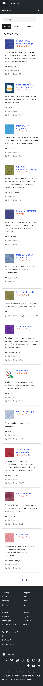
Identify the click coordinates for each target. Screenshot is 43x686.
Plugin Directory (8, 10)
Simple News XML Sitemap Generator (25, 86)
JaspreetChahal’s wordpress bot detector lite (24, 451)
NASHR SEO (22, 370)
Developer (6, 620)
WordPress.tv (9, 624)
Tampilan (26, 593)
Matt (5, 636)
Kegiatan (26, 616)
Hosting (5, 601)
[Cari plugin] (33, 19)
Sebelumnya (17, 580)
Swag (26, 624)
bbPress (7, 640)
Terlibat (26, 612)
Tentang (5, 593)
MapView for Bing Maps (22, 127)
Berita (4, 597)
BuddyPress (8, 644)
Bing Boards (22, 534)
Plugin (25, 601)
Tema (25, 597)
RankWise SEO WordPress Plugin (24, 42)
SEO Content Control (26, 211)
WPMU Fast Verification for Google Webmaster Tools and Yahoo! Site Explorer (27, 168)
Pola (24, 605)
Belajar (5, 612)
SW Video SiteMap (25, 326)
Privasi (5, 605)
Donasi (27, 620)
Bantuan (5, 616)
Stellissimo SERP (24, 493)
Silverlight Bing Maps (26, 292)
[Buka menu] (39, 3)
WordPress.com (10, 632)
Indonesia (12, 654)
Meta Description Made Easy (24, 256)
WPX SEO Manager (25, 411)
